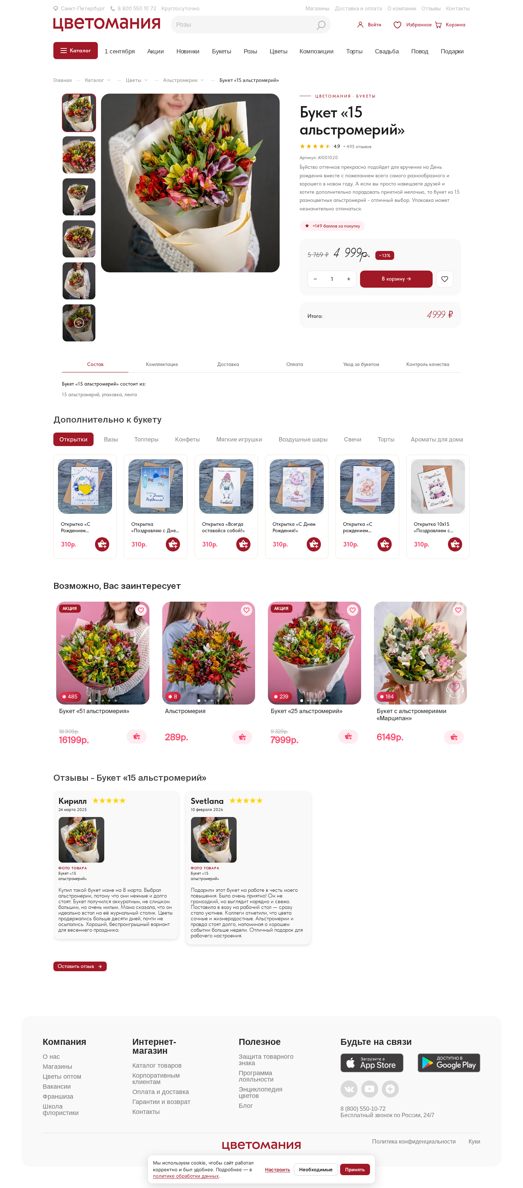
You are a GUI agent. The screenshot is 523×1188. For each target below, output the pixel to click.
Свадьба (387, 51)
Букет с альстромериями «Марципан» (412, 714)
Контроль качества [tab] (427, 364)
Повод (419, 51)
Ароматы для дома (437, 439)
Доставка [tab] (228, 364)
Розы (250, 51)
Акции (155, 51)
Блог (246, 1105)
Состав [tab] (95, 364)
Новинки (188, 51)
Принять (355, 1169)
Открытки (73, 439)
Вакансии (57, 1086)
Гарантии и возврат (161, 1101)
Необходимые (316, 1169)
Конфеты (187, 439)
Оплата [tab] (294, 364)
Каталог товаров (157, 1065)
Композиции (316, 51)
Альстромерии (180, 80)
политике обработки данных (186, 1176)
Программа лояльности (256, 1076)
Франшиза (58, 1096)
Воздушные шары (303, 439)
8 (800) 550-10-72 (363, 1109)
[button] (90, 700)
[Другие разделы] (109, 80)
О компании (401, 8)
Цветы (278, 51)
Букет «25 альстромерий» (306, 711)
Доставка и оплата (358, 8)
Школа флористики (61, 1109)
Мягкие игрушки (239, 439)
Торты (354, 51)
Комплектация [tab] (162, 364)
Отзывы (431, 8)
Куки (474, 1142)
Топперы (146, 439)
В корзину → (396, 279)
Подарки (452, 51)
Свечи (352, 439)
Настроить (277, 1169)
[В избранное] (444, 279)
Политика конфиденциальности (414, 1142)
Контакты (458, 8)
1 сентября (119, 51)
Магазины (317, 8)
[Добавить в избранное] (141, 610)
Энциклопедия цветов (260, 1092)
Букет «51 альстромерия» (94, 711)
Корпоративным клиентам (156, 1078)
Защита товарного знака (266, 1060)
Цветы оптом (62, 1076)
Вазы (111, 439)
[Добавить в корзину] (102, 544)
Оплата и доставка (160, 1091)
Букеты (221, 51)
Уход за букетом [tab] (361, 364)
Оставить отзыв (76, 966)
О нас (51, 1056)
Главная (62, 80)
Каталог (94, 80)
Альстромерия (185, 711)
